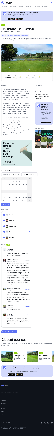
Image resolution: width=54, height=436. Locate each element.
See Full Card (5, 204)
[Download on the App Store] (11, 19)
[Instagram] (41, 422)
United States (12, 6)
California (20, 6)
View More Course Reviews (9, 331)
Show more (47, 88)
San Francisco (28, 6)
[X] (45, 422)
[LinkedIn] (48, 422)
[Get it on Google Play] (19, 19)
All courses (4, 6)
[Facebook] (52, 422)
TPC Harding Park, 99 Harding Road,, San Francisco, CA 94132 (44, 96)
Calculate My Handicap (9, 161)
